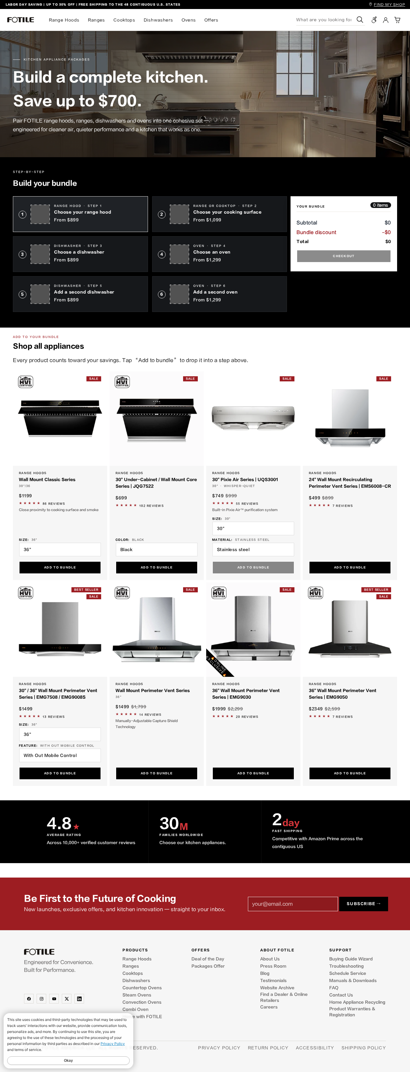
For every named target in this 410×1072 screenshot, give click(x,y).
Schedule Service (347, 973)
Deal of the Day (207, 959)
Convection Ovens (141, 1002)
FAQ (333, 987)
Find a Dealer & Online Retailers (284, 997)
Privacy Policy (219, 1048)
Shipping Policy (364, 1048)
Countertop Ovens (142, 987)
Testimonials (273, 980)
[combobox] (325, 19)
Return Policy (268, 1048)
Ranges (96, 20)
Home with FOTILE (142, 1016)
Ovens (189, 20)
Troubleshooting (346, 966)
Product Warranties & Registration (352, 1011)
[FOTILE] (67, 951)
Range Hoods (64, 20)
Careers (269, 1007)
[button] (397, 20)
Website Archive (277, 987)
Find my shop (389, 5)
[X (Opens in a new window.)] (66, 998)
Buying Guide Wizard (351, 959)
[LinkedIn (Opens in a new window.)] (79, 998)
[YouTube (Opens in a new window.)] (54, 998)
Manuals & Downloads (353, 980)
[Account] (385, 20)
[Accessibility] (374, 20)
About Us (270, 959)
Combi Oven (135, 1009)
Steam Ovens (136, 995)
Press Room (273, 966)
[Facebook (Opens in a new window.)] (29, 998)
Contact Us (341, 995)
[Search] (360, 19)
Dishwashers (158, 20)
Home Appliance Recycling (357, 1002)
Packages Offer (208, 966)
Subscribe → (364, 904)
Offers (211, 20)
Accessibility (315, 1048)
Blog (265, 973)
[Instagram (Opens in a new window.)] (41, 998)
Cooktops (124, 20)
